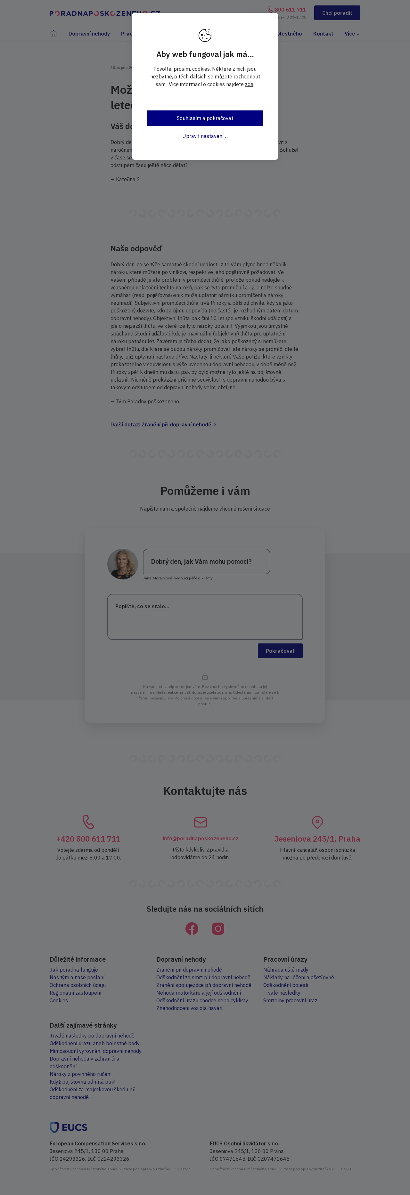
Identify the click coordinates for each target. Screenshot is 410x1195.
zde (249, 84)
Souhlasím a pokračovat (205, 118)
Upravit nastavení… (205, 136)
